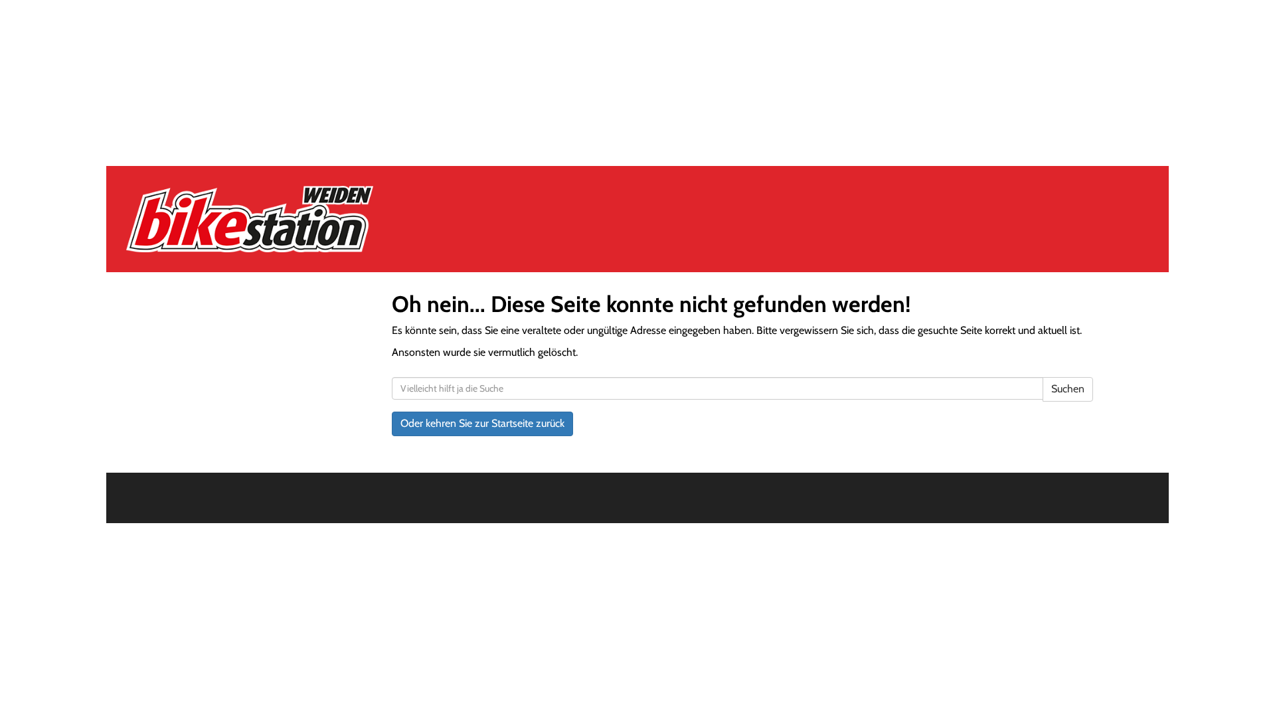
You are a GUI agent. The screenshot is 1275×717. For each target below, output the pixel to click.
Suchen (1067, 388)
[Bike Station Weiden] (333, 219)
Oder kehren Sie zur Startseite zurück (482, 423)
